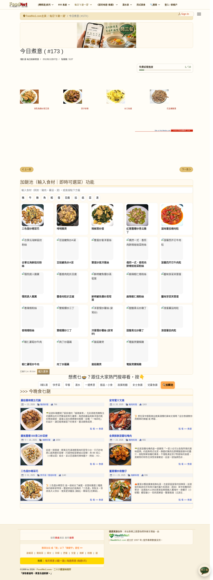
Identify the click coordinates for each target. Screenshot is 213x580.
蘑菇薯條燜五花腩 (31, 400)
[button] (204, 570)
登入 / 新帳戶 (171, 4)
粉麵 (89, 553)
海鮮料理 (46, 440)
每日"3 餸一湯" (82, 4)
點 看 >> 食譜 (96, 428)
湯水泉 (125, 4)
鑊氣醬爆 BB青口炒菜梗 (34, 435)
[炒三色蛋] (128, 97)
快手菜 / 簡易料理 (48, 475)
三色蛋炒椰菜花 (29, 471)
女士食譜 (138, 385)
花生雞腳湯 (171, 109)
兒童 (73, 553)
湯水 (77, 385)
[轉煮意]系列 (44, 4)
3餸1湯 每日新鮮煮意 (29, 59)
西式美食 (141, 4)
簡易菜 (40, 553)
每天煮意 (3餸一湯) (55, 560)
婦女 (49, 553)
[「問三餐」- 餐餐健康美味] (106, 35)
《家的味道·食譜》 (106, 4)
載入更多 (43, 371)
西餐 (65, 553)
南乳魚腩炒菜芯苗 (41, 109)
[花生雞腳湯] (171, 97)
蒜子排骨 (85, 109)
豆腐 (67, 197)
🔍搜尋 (153, 4)
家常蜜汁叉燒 (116, 400)
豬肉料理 (44, 404)
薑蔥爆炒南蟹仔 (118, 471)
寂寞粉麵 (123, 385)
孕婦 (57, 553)
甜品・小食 (106, 385)
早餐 (67, 385)
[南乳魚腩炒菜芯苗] (41, 97)
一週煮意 (90, 385)
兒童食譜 (152, 385)
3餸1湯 (44, 385)
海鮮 (81, 553)
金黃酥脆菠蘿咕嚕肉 (120, 435)
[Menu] (199, 14)
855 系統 (62, 4)
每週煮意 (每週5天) (77, 560)
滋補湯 (29, 553)
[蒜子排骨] (85, 97)
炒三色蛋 (128, 109)
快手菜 (56, 385)
